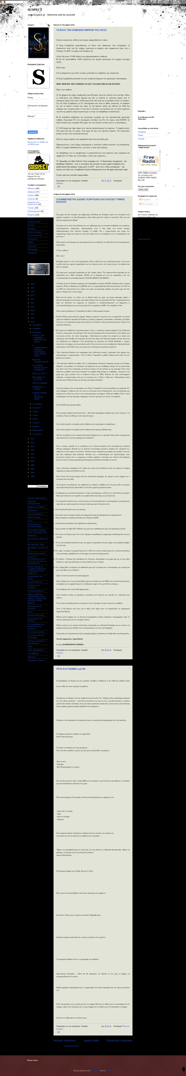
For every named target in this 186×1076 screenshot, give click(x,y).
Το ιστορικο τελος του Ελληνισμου (36, 636)
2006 (33, 473)
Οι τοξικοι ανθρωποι (36, 591)
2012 (33, 450)
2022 (33, 299)
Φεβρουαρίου (38, 430)
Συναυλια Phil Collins (36, 615)
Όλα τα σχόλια (147, 204)
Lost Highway (33, 653)
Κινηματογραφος (34, 222)
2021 (33, 303)
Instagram (142, 132)
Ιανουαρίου (37, 434)
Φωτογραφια (33, 249)
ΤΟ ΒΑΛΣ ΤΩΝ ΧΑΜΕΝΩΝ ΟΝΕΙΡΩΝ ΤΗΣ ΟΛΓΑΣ (81, 30)
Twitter (140, 135)
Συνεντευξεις (33, 239)
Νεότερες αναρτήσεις (65, 1040)
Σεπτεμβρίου (38, 404)
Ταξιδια (30, 242)
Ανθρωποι (32, 192)
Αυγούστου (37, 408)
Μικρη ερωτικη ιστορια (36, 553)
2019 (33, 310)
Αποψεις (31, 195)
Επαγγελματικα (34, 211)
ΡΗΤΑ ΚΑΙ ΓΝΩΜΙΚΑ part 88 (70, 669)
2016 (33, 322)
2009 (33, 461)
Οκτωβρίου (37, 332)
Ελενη (30, 521)
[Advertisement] (149, 65)
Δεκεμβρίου (37, 325)
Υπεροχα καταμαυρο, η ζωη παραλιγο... (37, 642)
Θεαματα (31, 215)
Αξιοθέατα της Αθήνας (36, 507)
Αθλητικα (31, 188)
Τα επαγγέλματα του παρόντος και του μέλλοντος (36, 626)
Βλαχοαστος (32, 510)
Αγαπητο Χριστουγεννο (37, 498)
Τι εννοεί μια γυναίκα (36, 632)
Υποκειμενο (32, 246)
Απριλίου (36, 423)
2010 (33, 458)
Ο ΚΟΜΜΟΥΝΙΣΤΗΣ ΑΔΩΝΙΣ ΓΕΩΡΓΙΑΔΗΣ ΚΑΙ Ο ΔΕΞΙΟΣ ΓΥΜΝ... (39, 350)
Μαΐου (35, 419)
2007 (33, 469)
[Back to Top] (183, 1069)
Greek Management (35, 650)
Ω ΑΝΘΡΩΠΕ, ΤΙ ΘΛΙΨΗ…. (38, 388)
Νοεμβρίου (37, 329)
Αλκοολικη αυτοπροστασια (34, 502)
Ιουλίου (36, 411)
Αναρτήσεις (145, 200)
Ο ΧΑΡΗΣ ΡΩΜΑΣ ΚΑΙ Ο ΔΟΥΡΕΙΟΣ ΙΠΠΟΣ (39, 396)
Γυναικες (31, 208)
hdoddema (95, 1071)
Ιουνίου (36, 415)
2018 (33, 314)
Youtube (141, 139)
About (30, 646)
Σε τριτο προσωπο (35, 235)
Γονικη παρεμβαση (35, 514)
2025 (33, 288)
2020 (33, 307)
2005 (33, 476)
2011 (33, 454)
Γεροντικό (31, 199)
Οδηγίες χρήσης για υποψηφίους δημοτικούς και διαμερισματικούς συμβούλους (37, 570)
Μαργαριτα (32, 535)
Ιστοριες (31, 218)
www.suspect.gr (144, 239)
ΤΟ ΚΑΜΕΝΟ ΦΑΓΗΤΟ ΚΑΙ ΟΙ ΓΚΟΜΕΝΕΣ (39, 368)
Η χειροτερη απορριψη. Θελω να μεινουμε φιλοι (37, 531)
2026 (33, 284)
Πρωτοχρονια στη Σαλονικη (34, 607)
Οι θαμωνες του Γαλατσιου (34, 586)
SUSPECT (35, 9)
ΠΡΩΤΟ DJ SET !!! (39, 374)
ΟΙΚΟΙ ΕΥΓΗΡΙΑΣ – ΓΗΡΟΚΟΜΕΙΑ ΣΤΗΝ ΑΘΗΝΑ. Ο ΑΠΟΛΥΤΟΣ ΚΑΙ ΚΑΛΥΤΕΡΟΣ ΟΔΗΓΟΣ (37, 598)
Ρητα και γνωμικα (35, 232)
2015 (33, 439)
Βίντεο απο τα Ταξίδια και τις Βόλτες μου (38, 143)
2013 (33, 446)
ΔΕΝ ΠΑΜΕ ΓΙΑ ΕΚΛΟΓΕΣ (38, 378)
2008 (33, 465)
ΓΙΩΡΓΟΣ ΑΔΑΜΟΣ (40, 383)
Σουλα (30, 612)
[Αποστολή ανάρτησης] (58, 186)
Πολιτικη (59, 183)
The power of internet (36, 660)
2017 (33, 318)
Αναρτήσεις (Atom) (71, 1046)
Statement (32, 657)
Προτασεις (32, 229)
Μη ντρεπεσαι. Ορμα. (36, 544)
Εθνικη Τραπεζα (34, 517)
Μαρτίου (36, 426)
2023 (33, 295)
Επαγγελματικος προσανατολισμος (35, 525)
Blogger (109, 1071)
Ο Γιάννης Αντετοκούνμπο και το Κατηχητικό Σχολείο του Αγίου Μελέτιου (37, 560)
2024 (33, 292)
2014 (33, 443)
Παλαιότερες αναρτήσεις (119, 1040)
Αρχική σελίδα (91, 1040)
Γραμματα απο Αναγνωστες (33, 203)
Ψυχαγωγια (32, 253)
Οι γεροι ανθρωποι (35, 582)
